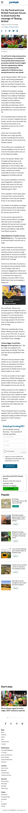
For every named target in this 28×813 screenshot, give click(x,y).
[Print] (18, 31)
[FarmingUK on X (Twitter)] (11, 724)
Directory (3, 762)
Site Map (3, 786)
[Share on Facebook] (3, 31)
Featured (3, 734)
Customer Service (6, 775)
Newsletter (4, 794)
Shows (3, 737)
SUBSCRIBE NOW (10, 466)
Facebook (4, 799)
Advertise (3, 770)
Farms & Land (5, 741)
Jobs (2, 739)
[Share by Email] (14, 31)
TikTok (3, 806)
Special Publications (6, 759)
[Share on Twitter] (6, 31)
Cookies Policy (5, 773)
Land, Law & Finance (6, 755)
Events (16, 27)
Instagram (4, 804)
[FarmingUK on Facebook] (5, 724)
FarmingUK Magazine (7, 750)
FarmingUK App (5, 797)
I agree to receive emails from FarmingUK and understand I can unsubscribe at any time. (14, 459)
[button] (7, 717)
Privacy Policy (5, 781)
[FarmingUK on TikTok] (22, 724)
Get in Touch (4, 768)
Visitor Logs (4, 788)
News (6, 27)
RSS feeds (4, 783)
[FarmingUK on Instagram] (16, 724)
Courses (3, 744)
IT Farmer (4, 752)
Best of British (5, 757)
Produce (11, 27)
